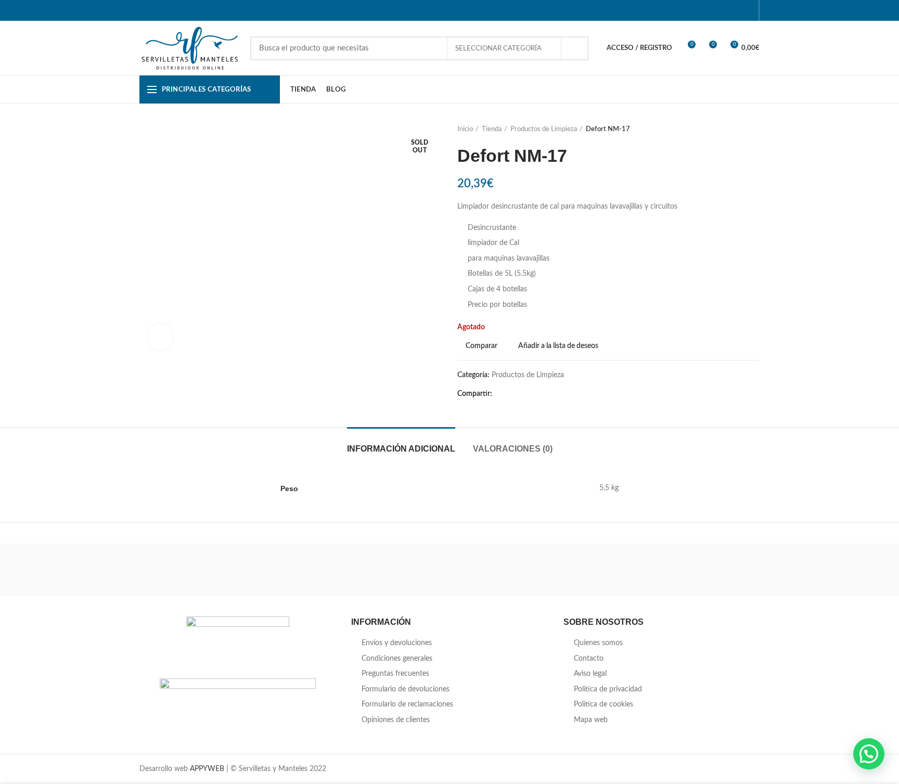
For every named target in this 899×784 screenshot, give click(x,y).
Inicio (465, 129)
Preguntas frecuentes (395, 673)
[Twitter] (707, 10)
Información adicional (401, 448)
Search (574, 48)
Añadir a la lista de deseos (558, 346)
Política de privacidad (608, 689)
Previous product (733, 129)
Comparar (481, 346)
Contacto (588, 658)
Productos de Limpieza (543, 129)
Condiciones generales (397, 658)
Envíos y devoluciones (397, 643)
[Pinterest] (720, 10)
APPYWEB (207, 769)
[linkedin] (733, 10)
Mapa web (591, 720)
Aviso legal (590, 673)
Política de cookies (603, 704)
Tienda (492, 129)
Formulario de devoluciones (406, 689)
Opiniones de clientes (396, 720)
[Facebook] (694, 10)
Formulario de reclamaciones (407, 704)
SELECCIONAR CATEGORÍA (499, 48)
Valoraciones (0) (513, 448)
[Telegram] (746, 10)
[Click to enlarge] (160, 337)
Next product (754, 129)
